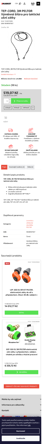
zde (29, 425)
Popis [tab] (4, 167)
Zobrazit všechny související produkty (21, 386)
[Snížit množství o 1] (10, 102)
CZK (16, 3)
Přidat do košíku (22, 101)
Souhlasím (20, 438)
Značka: (5, 27)
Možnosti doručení (30, 79)
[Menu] (38, 3)
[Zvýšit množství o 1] (10, 99)
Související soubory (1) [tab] (17, 167)
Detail (21, 313)
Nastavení (20, 431)
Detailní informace (7, 74)
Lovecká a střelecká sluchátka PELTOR (29, 224)
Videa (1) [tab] (30, 167)
